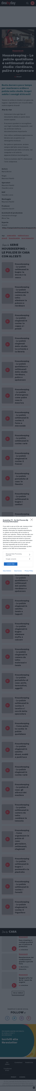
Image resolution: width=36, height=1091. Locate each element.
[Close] (32, 520)
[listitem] (18, 554)
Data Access (18, 571)
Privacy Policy (29, 571)
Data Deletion (7, 571)
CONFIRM (10, 564)
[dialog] (18, 545)
